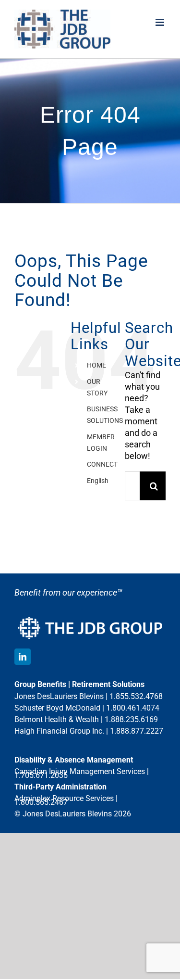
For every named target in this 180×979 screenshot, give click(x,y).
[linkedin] (22, 656)
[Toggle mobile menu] (161, 22)
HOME (96, 365)
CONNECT (102, 464)
